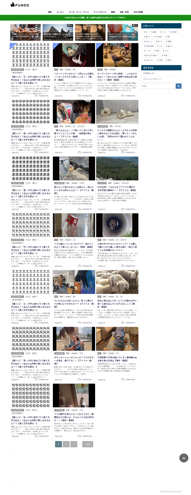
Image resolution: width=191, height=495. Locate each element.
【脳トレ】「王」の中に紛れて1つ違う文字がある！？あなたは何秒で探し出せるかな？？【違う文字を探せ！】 (31, 80)
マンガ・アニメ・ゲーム (79, 12)
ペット (164, 32)
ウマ (81, 353)
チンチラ (117, 126)
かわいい (149, 41)
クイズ (28, 69)
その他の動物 (103, 126)
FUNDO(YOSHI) (44, 96)
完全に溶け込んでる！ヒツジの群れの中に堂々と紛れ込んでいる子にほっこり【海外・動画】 (117, 304)
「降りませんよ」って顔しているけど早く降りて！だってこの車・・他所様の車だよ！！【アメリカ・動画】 (74, 133)
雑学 (50, 12)
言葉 (161, 60)
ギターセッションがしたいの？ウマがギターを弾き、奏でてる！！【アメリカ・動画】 (74, 360)
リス (81, 410)
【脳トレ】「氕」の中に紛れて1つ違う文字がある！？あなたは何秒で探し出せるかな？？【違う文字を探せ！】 (31, 250)
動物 (113, 12)
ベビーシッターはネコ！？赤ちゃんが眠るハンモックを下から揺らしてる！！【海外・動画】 (74, 77)
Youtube (68, 69)
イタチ (82, 183)
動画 (61, 69)
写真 (111, 126)
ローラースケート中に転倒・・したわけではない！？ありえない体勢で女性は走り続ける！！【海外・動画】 (117, 77)
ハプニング (81, 126)
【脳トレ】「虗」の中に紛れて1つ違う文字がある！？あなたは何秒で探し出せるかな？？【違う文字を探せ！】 (31, 193)
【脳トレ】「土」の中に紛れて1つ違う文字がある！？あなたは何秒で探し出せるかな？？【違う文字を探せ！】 (31, 307)
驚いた (148, 37)
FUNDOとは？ (149, 73)
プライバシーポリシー (152, 79)
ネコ (166, 51)
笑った (160, 41)
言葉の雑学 (150, 46)
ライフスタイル (100, 12)
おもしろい (150, 60)
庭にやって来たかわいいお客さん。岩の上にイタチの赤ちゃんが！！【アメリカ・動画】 (74, 190)
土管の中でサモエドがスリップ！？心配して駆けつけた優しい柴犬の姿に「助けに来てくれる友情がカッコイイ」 (117, 247)
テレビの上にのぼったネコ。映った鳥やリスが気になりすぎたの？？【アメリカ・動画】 (74, 304)
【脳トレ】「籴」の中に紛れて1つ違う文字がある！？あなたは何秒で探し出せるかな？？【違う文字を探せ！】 (31, 136)
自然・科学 (124, 12)
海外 (169, 60)
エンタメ (60, 12)
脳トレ (35, 69)
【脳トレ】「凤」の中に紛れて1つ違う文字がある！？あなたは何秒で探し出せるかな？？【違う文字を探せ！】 (31, 363)
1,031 (87, 444)
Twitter (174, 32)
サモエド (123, 239)
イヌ (161, 46)
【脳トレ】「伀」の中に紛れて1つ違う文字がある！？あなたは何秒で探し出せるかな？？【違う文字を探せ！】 (31, 420)
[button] (13, 32)
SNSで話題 (138, 12)
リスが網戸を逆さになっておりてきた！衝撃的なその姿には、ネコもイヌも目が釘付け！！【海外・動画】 (74, 417)
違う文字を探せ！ (17, 69)
